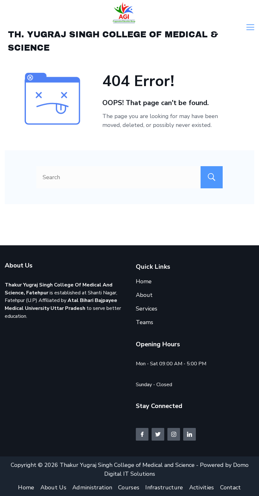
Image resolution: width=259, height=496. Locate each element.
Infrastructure (164, 487)
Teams (144, 322)
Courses (128, 487)
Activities (201, 487)
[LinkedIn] (189, 434)
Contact (230, 487)
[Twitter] (158, 434)
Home (144, 281)
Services (146, 308)
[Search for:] (129, 177)
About (144, 295)
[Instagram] (173, 434)
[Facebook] (142, 434)
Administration (92, 487)
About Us (53, 487)
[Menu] (250, 27)
